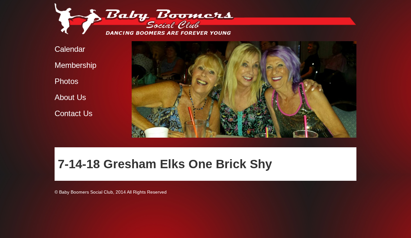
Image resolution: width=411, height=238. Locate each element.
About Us (70, 97)
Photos (66, 81)
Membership (75, 65)
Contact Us (73, 113)
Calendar (70, 49)
